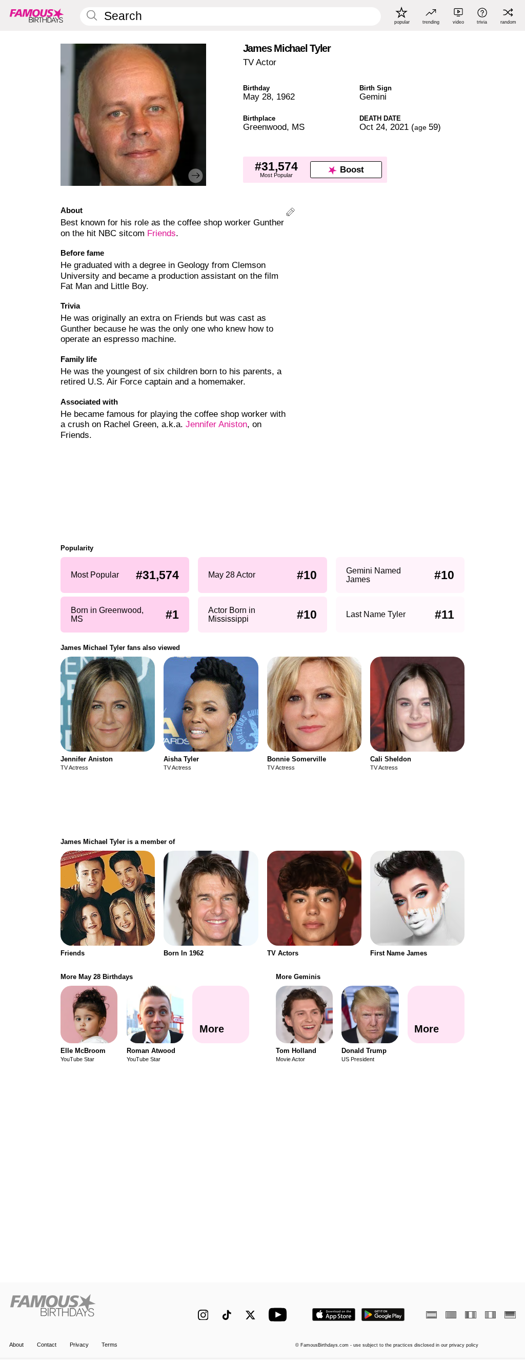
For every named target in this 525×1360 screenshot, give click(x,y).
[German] (509, 1314)
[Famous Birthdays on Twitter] (250, 1315)
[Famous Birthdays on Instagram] (203, 1315)
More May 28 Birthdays (96, 977)
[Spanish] (431, 1314)
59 (426, 127)
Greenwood (265, 127)
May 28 (257, 97)
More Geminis (298, 977)
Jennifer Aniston (216, 424)
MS (298, 127)
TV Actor (259, 62)
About (16, 1345)
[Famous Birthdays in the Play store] (383, 1314)
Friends (161, 233)
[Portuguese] (451, 1314)
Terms (109, 1345)
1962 (285, 97)
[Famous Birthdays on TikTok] (226, 1315)
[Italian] (490, 1314)
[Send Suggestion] (290, 213)
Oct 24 (372, 127)
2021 (399, 127)
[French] (470, 1314)
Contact (46, 1345)
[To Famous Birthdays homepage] (37, 15)
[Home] (88, 1309)
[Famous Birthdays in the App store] (333, 1314)
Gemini (373, 97)
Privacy (79, 1345)
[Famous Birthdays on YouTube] (280, 1314)
